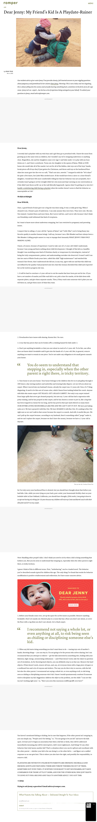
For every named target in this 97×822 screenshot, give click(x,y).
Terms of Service (42, 808)
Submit (21, 805)
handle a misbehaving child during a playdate (34, 188)
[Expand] (87, 804)
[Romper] (11, 3)
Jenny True (9, 71)
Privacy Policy (49, 808)
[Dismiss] (93, 804)
